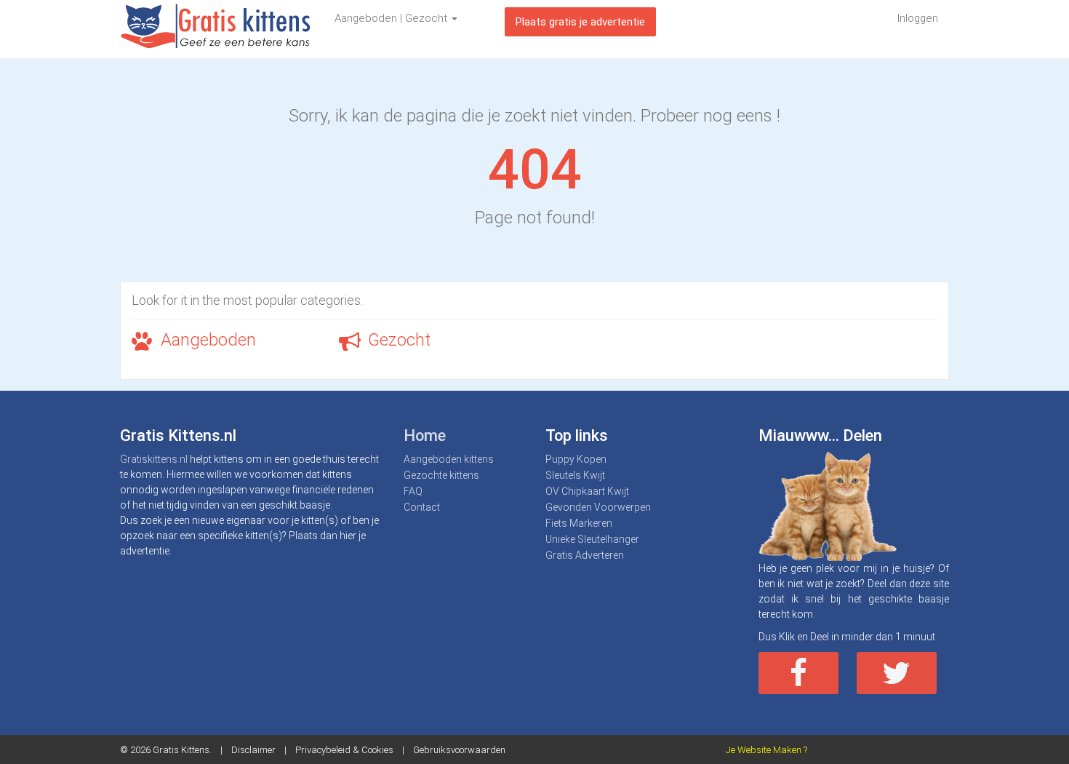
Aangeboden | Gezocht (392, 18)
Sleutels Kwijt (575, 475)
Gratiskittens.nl (154, 459)
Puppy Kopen (575, 459)
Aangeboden (208, 340)
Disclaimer (253, 749)
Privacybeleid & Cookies (344, 749)
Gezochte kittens (441, 475)
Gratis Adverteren (584, 555)
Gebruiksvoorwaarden (459, 749)
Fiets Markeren (578, 523)
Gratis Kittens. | (192, 749)
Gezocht (399, 340)
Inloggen (917, 18)
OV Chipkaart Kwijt (587, 491)
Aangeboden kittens (449, 459)
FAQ (413, 491)
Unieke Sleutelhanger (592, 539)
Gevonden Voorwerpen (598, 507)
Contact (422, 507)
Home (425, 435)
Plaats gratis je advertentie (580, 21)
